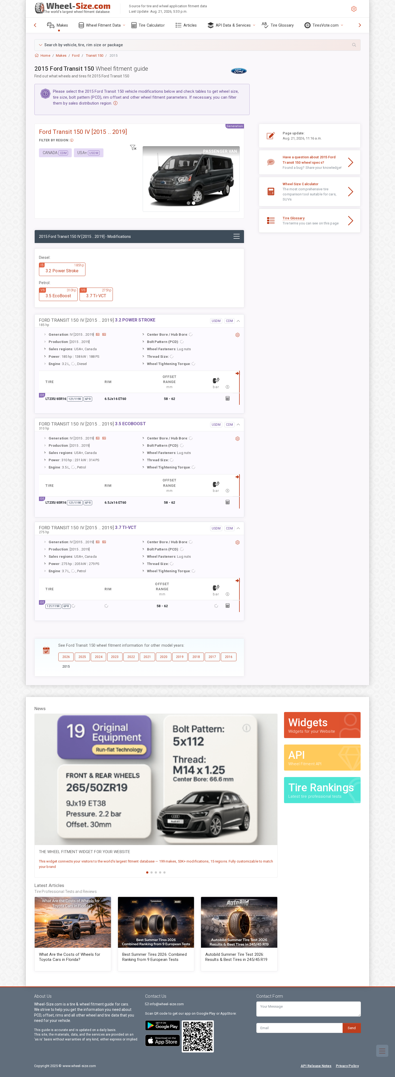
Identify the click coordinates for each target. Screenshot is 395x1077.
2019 (180, 657)
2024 (98, 657)
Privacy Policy (347, 1066)
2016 (228, 657)
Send (352, 1028)
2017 (212, 657)
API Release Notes (316, 1066)
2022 (131, 657)
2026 (66, 657)
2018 (196, 657)
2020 (163, 657)
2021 (147, 657)
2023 (115, 657)
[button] (197, 45)
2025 (82, 657)
